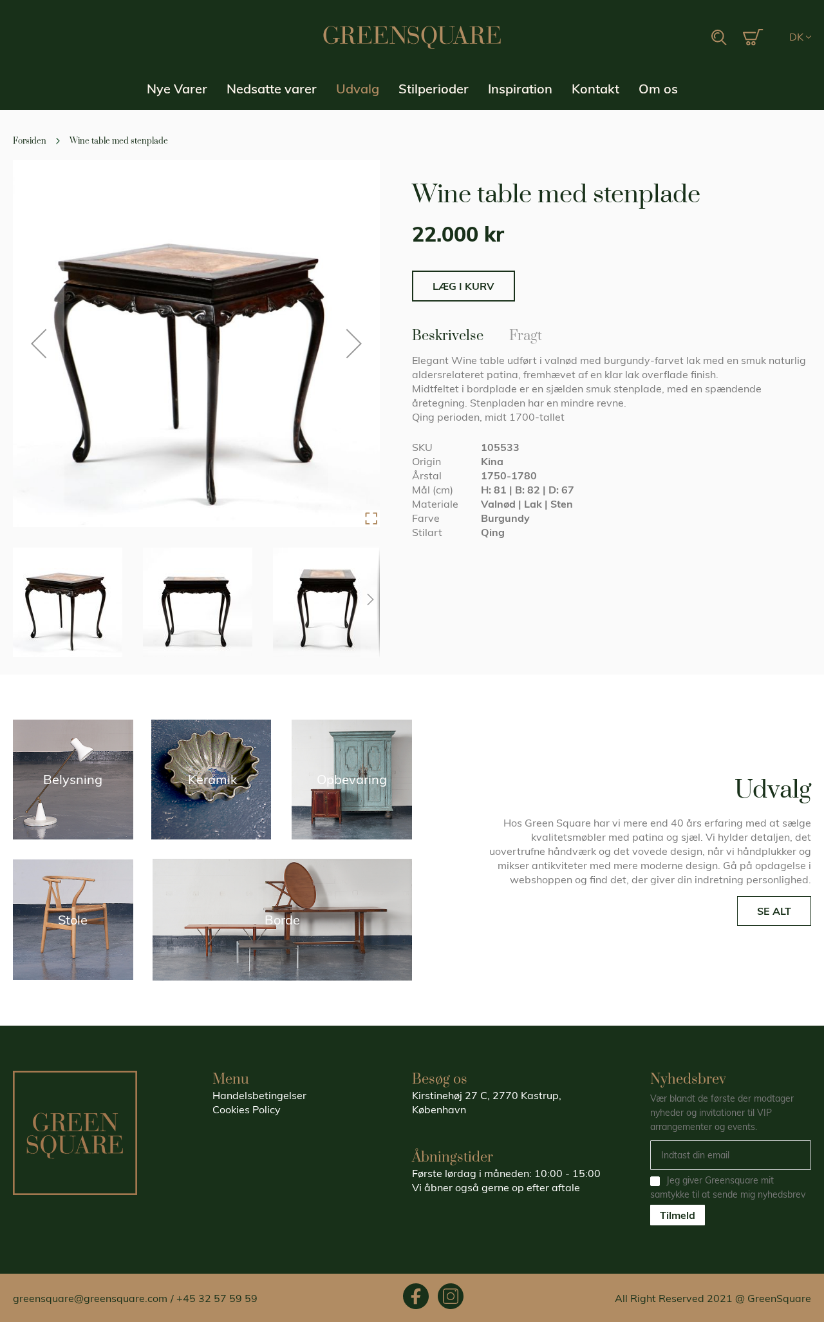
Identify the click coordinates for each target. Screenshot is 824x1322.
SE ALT (774, 911)
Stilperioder (433, 89)
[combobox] (678, 38)
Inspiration (520, 89)
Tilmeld (677, 1215)
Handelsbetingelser (259, 1095)
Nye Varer (177, 89)
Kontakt (595, 89)
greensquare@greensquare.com (90, 1298)
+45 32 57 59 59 (217, 1298)
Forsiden (29, 141)
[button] (800, 37)
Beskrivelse (447, 333)
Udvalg (357, 89)
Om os (658, 89)
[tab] (447, 335)
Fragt (525, 333)
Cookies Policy (246, 1109)
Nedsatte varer (272, 89)
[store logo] (412, 37)
